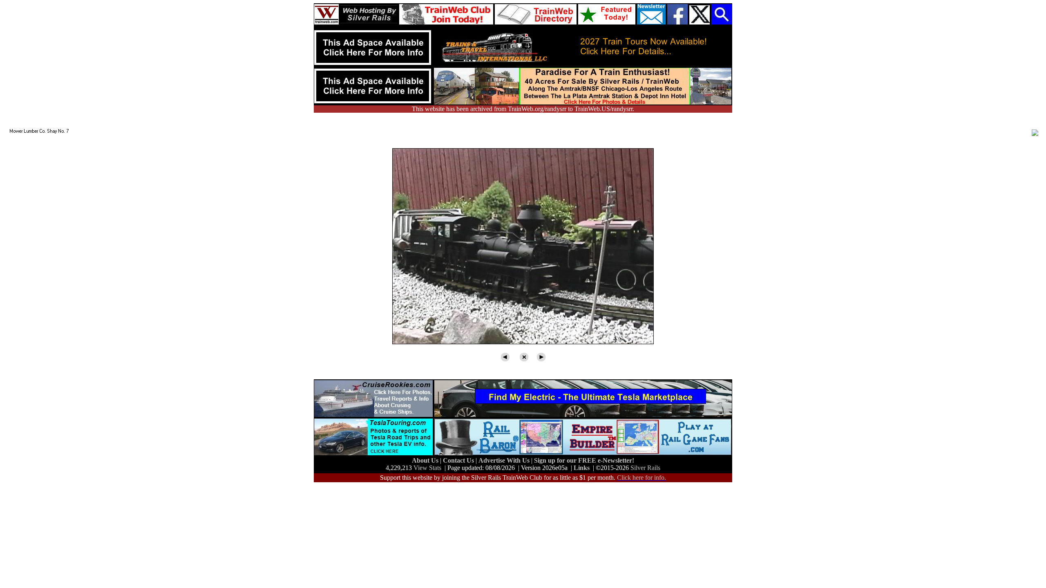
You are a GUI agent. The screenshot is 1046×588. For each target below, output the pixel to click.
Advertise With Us (504, 460)
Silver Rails (645, 467)
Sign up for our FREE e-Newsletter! (584, 460)
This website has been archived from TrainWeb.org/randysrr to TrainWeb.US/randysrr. (523, 108)
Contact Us (459, 460)
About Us (426, 460)
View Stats (427, 467)
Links (582, 467)
